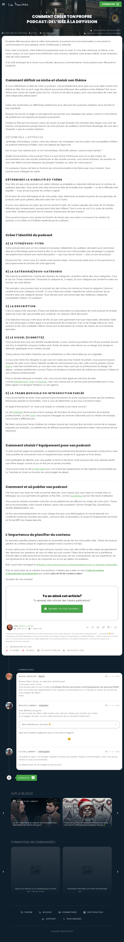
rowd (25, 381)
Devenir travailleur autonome (103, 33)
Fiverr (32, 381)
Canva (9, 366)
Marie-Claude (26, 626)
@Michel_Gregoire (32, 710)
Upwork (42, 381)
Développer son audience (107, 30)
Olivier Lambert (89, 891)
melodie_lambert (28, 705)
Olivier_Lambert (27, 752)
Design (17, 381)
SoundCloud (76, 495)
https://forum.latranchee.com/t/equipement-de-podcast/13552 (87, 687)
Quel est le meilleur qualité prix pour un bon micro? (42, 733)
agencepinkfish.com (21, 647)
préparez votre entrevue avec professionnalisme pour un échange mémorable (76, 564)
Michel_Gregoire (27, 676)
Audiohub (18, 412)
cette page (39, 469)
